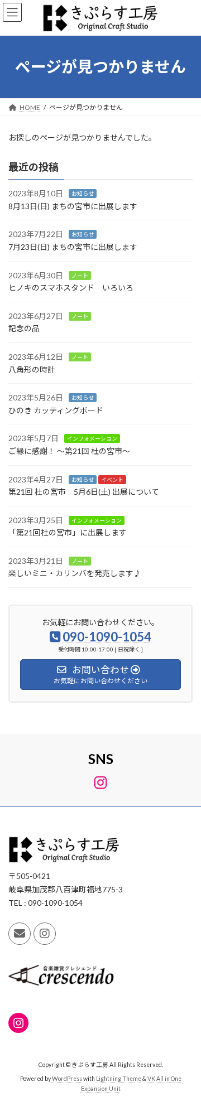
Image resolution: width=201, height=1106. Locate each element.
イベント (112, 479)
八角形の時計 (31, 369)
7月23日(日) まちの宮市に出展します (72, 247)
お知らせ (82, 193)
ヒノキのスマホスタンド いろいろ (70, 287)
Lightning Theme (118, 1078)
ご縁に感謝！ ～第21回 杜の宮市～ (69, 451)
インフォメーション (92, 438)
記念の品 (24, 328)
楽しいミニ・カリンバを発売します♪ (74, 573)
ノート (79, 275)
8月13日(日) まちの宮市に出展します (72, 206)
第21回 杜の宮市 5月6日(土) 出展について (83, 491)
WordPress (67, 1078)
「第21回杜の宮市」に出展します (67, 532)
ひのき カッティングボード (55, 410)
